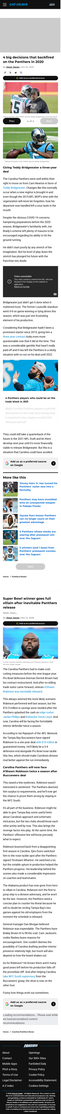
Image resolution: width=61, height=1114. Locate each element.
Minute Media (17, 1093)
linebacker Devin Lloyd (38, 716)
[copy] (21, 73)
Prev (12, 121)
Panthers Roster (19, 576)
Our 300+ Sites (37, 1058)
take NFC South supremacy (19, 976)
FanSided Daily (37, 1063)
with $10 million (45, 742)
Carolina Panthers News (23, 1032)
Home (6, 576)
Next (49, 121)
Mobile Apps (9, 1063)
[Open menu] (5, 4)
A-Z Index (8, 1085)
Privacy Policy (37, 1069)
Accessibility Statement (43, 1080)
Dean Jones (12, 67)
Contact (7, 1058)
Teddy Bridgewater (14, 187)
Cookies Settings (39, 1085)
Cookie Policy (36, 1074)
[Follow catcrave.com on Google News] (53, 463)
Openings (34, 1052)
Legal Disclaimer (12, 1080)
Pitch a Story (9, 1069)
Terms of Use (10, 1074)
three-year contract (14, 336)
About (5, 1052)
